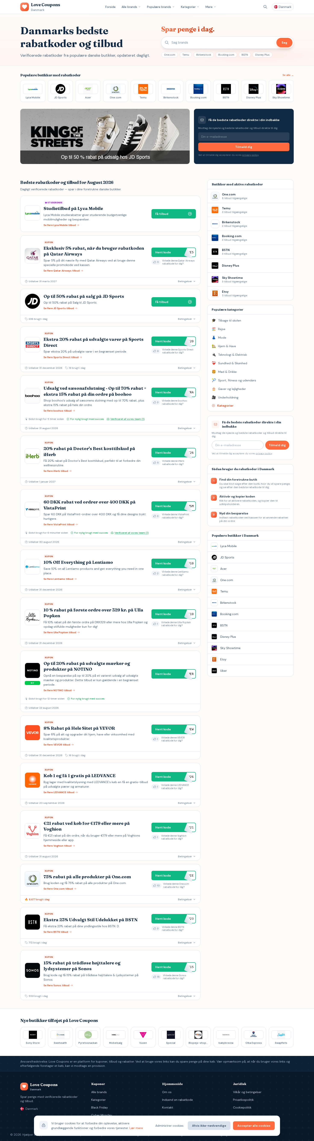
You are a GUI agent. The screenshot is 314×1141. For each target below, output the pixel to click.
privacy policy (250, 155)
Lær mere (136, 1128)
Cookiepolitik (242, 1107)
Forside (110, 7)
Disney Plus (262, 54)
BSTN (245, 54)
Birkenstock (203, 54)
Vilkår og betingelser (247, 1092)
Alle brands (129, 7)
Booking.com (226, 54)
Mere (209, 7)
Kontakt (167, 1107)
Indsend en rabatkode (177, 1100)
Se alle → (288, 75)
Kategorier (188, 7)
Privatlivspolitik (243, 1100)
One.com (169, 54)
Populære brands (159, 7)
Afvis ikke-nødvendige (209, 1126)
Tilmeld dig (243, 147)
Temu (185, 54)
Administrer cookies (169, 1126)
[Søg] (265, 7)
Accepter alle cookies (253, 1126)
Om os (167, 1092)
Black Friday (99, 1107)
